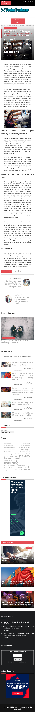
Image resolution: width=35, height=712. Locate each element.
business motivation (24, 447)
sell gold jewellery (9, 470)
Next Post (17, 295)
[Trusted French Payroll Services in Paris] (17, 555)
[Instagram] (30, 2)
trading (27, 470)
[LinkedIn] (28, 2)
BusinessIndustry (8, 445)
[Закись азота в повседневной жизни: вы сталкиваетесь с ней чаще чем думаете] (17, 599)
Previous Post (16, 279)
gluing (16, 456)
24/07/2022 (19, 56)
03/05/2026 (29, 368)
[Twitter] (25, 2)
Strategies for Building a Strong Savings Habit (22, 414)
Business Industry (25, 445)
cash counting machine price (12, 454)
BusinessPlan (7, 451)
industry (24, 456)
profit (27, 467)
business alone (8, 443)
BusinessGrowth (26, 443)
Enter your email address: (17, 657)
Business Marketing (10, 28)
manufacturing (10, 461)
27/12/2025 (29, 398)
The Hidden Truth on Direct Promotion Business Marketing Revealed (21, 300)
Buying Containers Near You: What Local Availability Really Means (22, 376)
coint (28, 454)
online (19, 467)
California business (25, 451)
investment (12, 458)
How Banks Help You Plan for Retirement (22, 403)
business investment (9, 447)
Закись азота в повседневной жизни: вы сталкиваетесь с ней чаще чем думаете (22, 391)
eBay (12, 456)
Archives (4, 430)
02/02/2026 (29, 383)
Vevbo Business (22, 662)
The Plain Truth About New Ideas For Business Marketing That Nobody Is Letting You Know (12, 284)
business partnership (9, 449)
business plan (25, 450)
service (18, 470)
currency (7, 456)
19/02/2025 (29, 418)
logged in (15, 356)
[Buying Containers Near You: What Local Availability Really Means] (17, 577)
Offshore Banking (9, 468)
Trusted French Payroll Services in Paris (22, 364)
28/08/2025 (29, 408)
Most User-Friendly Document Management (16, 465)
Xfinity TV (6, 472)
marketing (17, 271)
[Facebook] (23, 2)
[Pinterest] (32, 2)
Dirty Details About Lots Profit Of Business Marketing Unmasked (17, 342)
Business (29, 547)
